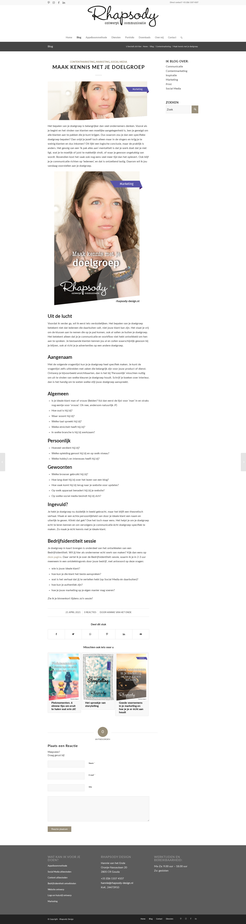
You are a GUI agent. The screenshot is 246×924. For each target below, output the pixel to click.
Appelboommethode (57, 866)
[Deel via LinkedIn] (123, 634)
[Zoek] (180, 37)
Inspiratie (171, 75)
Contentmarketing (82, 62)
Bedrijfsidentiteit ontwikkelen (62, 884)
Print (169, 84)
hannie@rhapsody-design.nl (117, 883)
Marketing (103, 62)
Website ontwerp (56, 890)
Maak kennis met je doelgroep (98, 67)
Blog (50, 46)
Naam (92, 763)
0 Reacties (90, 612)
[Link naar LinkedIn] (63, 2)
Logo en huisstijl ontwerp (59, 895)
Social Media (119, 62)
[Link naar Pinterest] (48, 2)
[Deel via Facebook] (56, 634)
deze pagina (54, 557)
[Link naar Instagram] (53, 2)
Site (90, 787)
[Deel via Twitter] (73, 634)
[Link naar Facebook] (58, 2)
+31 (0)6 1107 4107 (190, 2)
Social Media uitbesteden (59, 872)
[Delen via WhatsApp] (90, 634)
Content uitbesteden (57, 878)
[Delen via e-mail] (140, 634)
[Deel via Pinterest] (107, 634)
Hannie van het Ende (119, 612)
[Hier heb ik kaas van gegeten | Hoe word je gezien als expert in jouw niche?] (2, 462)
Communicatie (174, 66)
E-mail (92, 775)
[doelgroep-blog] (98, 100)
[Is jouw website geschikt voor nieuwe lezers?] (243, 462)
